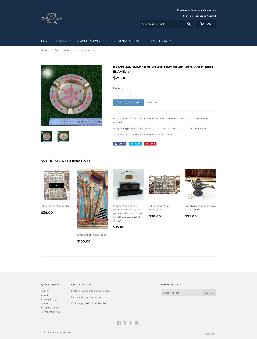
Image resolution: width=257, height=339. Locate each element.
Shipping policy (50, 307)
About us (46, 295)
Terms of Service (50, 311)
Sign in (187, 16)
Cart (208, 23)
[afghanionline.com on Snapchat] (130, 323)
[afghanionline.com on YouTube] (136, 323)
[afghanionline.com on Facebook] (119, 323)
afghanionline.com (60, 332)
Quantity (118, 88)
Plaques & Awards (91, 41)
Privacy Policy (49, 299)
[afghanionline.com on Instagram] (125, 323)
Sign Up (209, 293)
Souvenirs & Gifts (126, 41)
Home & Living (158, 41)
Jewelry (62, 41)
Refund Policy (49, 303)
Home (45, 41)
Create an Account (206, 16)
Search (45, 290)
